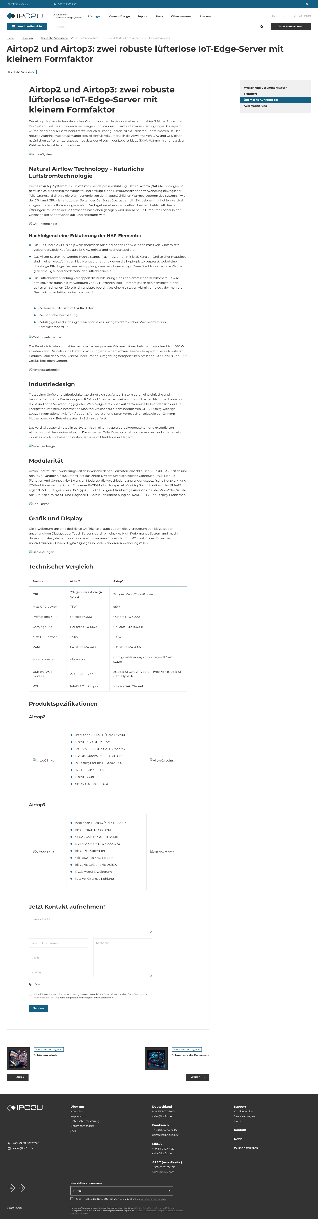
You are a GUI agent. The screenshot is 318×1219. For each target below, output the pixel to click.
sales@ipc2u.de (162, 1116)
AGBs (135, 994)
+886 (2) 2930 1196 (164, 1167)
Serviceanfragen (244, 1116)
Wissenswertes (181, 16)
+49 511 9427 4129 (163, 1148)
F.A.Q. (237, 1121)
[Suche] (261, 26)
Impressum (77, 1116)
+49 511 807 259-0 (163, 1111)
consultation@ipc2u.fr (166, 1134)
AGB (73, 1130)
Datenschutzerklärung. (153, 1198)
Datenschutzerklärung (46, 997)
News (159, 16)
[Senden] (168, 1191)
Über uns (205, 16)
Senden (38, 1008)
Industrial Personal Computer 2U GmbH (157, 1208)
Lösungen (95, 16)
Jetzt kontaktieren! (291, 26)
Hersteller (76, 1111)
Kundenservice (243, 1111)
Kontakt (240, 1130)
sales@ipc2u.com (163, 1172)
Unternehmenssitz (82, 1125)
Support (143, 16)
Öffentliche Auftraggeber (21, 72)
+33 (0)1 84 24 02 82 (164, 1130)
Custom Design (119, 16)
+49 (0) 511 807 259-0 (26, 1143)
